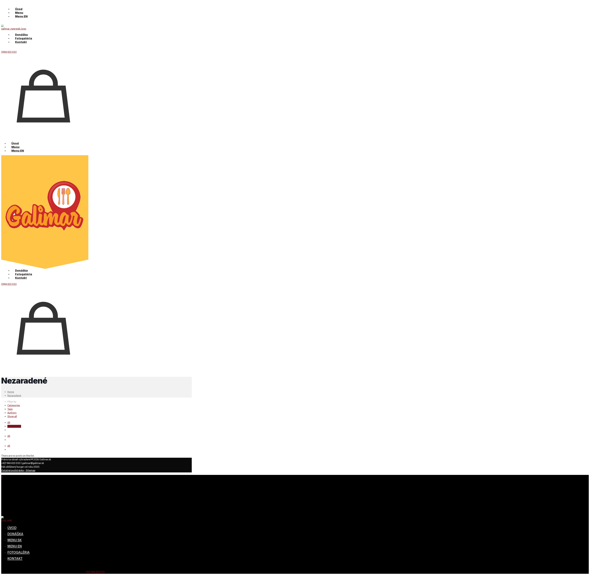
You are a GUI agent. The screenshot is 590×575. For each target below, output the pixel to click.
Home (10, 391)
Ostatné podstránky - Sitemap (18, 470)
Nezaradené (14, 395)
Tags (10, 409)
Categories (13, 405)
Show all (12, 416)
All (8, 422)
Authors (11, 412)
